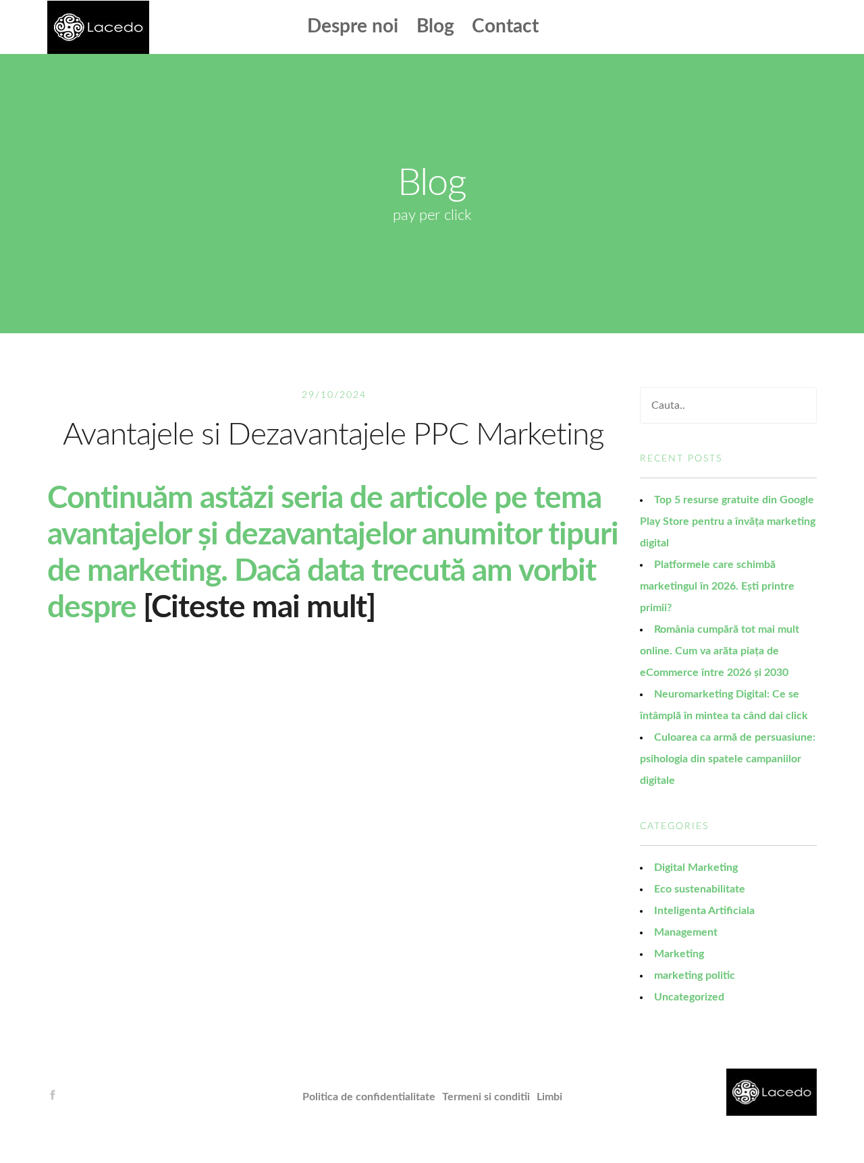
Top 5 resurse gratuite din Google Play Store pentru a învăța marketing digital (727, 521)
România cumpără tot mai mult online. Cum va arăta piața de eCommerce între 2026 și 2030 (719, 651)
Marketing (679, 953)
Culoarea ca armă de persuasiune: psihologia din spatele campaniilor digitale (727, 759)
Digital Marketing (696, 867)
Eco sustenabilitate (699, 889)
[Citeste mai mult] (259, 607)
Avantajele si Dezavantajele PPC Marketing (333, 435)
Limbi (549, 1096)
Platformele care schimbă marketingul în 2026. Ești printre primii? (717, 586)
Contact (505, 26)
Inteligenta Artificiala (704, 910)
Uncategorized (689, 997)
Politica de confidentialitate (368, 1096)
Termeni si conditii (486, 1096)
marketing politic (694, 975)
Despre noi (352, 26)
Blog (435, 26)
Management (686, 932)
